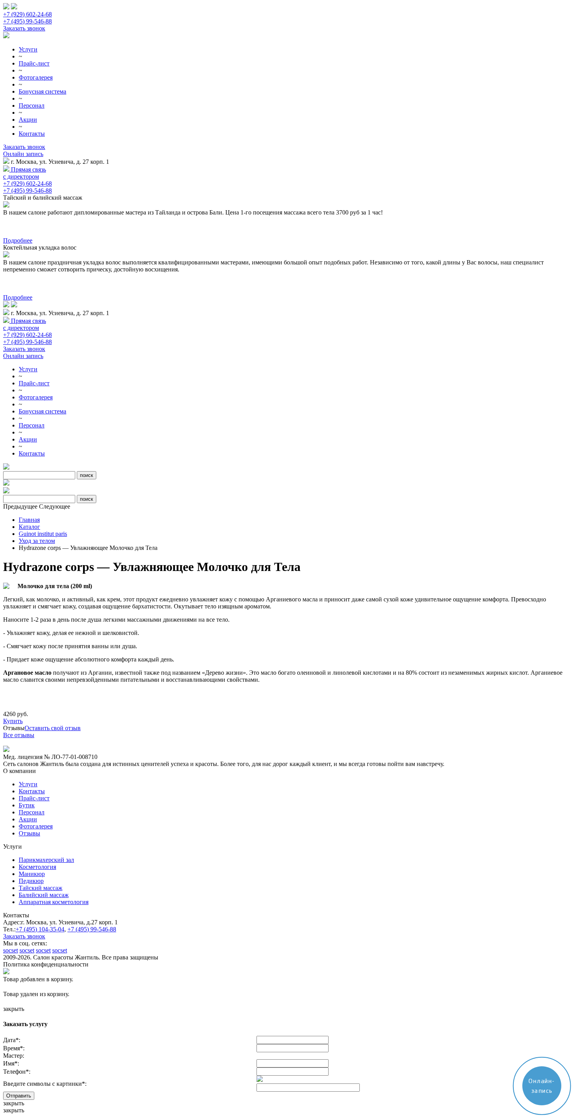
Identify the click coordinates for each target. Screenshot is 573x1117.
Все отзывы (18, 735)
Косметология (37, 866)
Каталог (29, 526)
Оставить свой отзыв (53, 728)
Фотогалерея (36, 77)
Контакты (32, 133)
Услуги (28, 49)
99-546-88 (91, 929)
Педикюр (31, 881)
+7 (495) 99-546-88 (27, 21)
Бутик (27, 805)
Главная (29, 519)
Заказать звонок (24, 28)
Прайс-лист (34, 63)
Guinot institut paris (43, 533)
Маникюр (32, 874)
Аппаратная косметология (53, 902)
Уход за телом (37, 540)
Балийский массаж (44, 895)
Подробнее (17, 240)
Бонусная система (42, 91)
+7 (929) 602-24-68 (27, 14)
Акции (28, 119)
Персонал (31, 105)
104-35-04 (40, 929)
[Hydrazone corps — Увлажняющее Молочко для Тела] (6, 586)
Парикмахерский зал (46, 859)
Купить (13, 721)
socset (10, 950)
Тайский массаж (40, 888)
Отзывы (29, 833)
